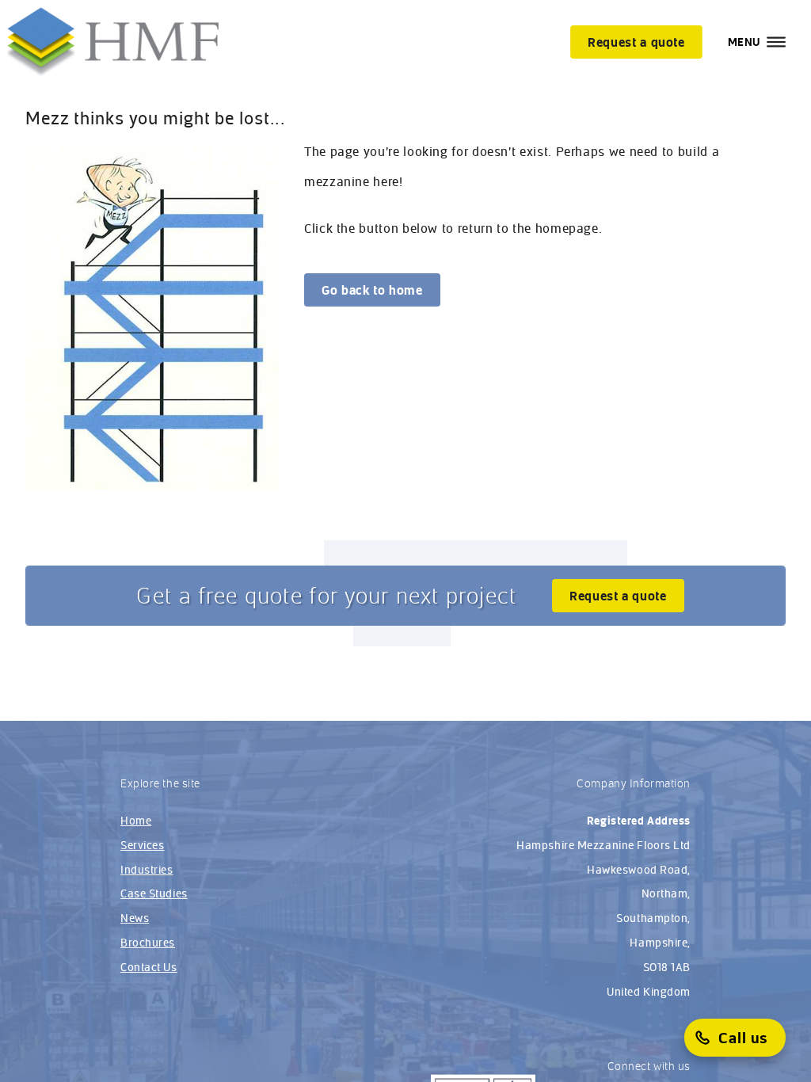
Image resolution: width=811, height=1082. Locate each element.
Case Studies (154, 893)
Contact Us (148, 967)
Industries (146, 870)
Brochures (147, 942)
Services (142, 845)
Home (135, 820)
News (134, 918)
